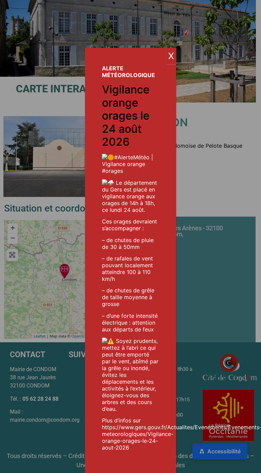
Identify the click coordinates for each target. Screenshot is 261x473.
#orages (112, 170)
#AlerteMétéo (132, 157)
